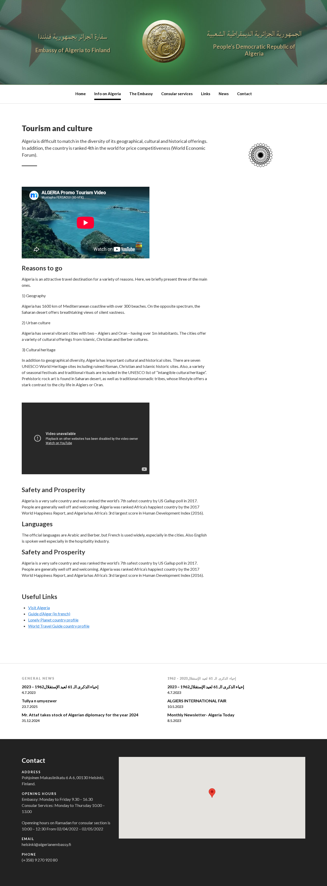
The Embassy (141, 93)
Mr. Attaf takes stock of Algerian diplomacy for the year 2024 (80, 714)
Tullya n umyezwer (39, 700)
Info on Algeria (107, 93)
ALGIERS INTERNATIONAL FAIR (196, 700)
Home (80, 93)
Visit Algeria (39, 607)
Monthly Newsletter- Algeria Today (201, 714)
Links (205, 93)
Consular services (177, 93)
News (224, 93)
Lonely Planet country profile (53, 619)
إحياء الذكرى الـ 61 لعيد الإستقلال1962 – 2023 (60, 686)
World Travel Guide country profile (58, 625)
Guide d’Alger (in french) (49, 613)
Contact (244, 93)
